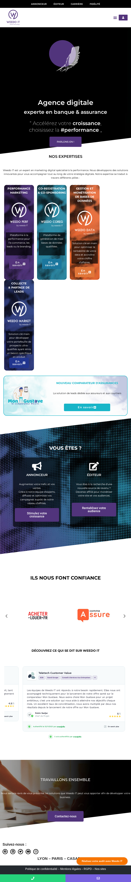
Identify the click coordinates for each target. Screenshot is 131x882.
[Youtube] (28, 851)
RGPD (88, 868)
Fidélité (95, 4)
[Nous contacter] (98, 878)
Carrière (77, 4)
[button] (115, 17)
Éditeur (59, 4)
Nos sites (100, 868)
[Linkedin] (12, 851)
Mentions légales (70, 868)
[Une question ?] (33, 878)
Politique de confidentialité (41, 868)
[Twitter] (20, 851)
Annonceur (39, 4)
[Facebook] (5, 851)
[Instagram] (35, 851)
